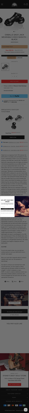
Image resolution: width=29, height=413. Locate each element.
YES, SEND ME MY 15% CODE (7, 208)
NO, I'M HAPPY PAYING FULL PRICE (7, 210)
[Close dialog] (28, 196)
